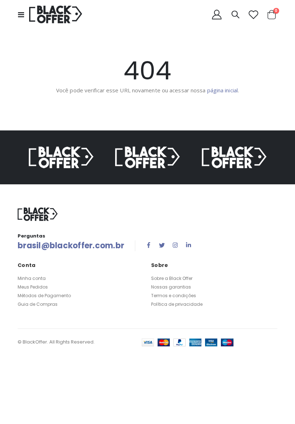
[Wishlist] (253, 14)
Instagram (175, 245)
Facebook (148, 245)
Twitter (161, 245)
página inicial (222, 90)
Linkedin (188, 245)
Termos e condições (173, 295)
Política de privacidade (177, 304)
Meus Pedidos (33, 287)
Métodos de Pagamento (44, 295)
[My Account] (216, 14)
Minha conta (32, 278)
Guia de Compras (38, 304)
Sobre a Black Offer (171, 278)
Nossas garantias (171, 287)
